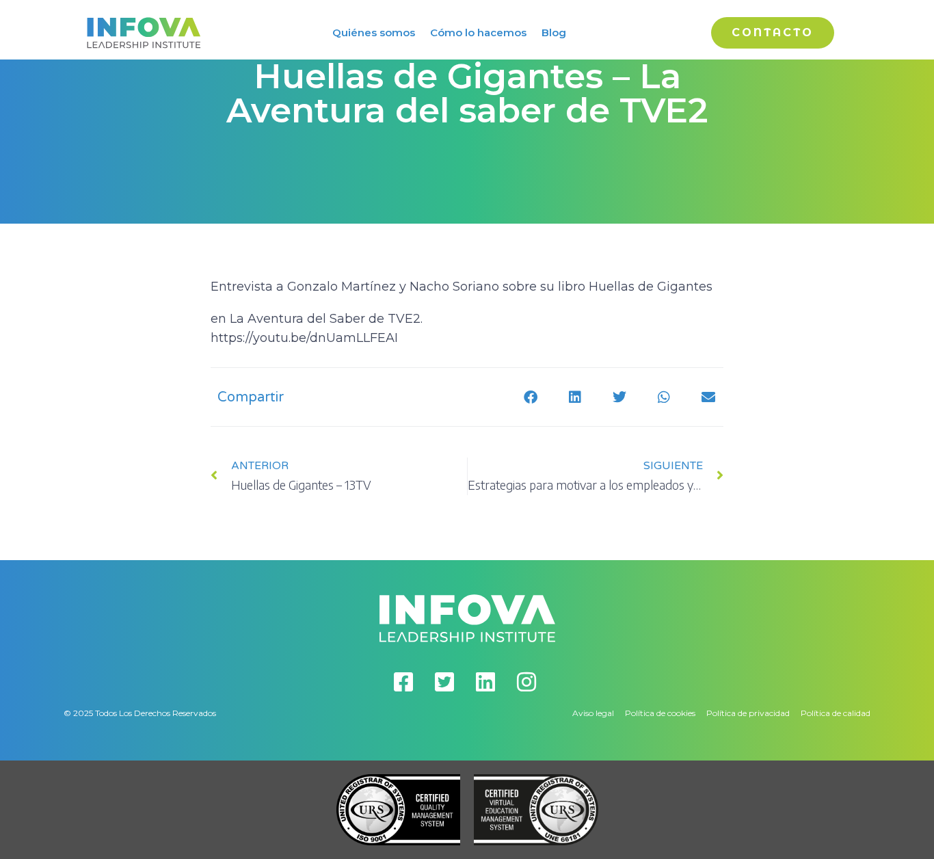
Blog (554, 32)
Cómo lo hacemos (478, 32)
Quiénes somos (373, 32)
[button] (530, 397)
